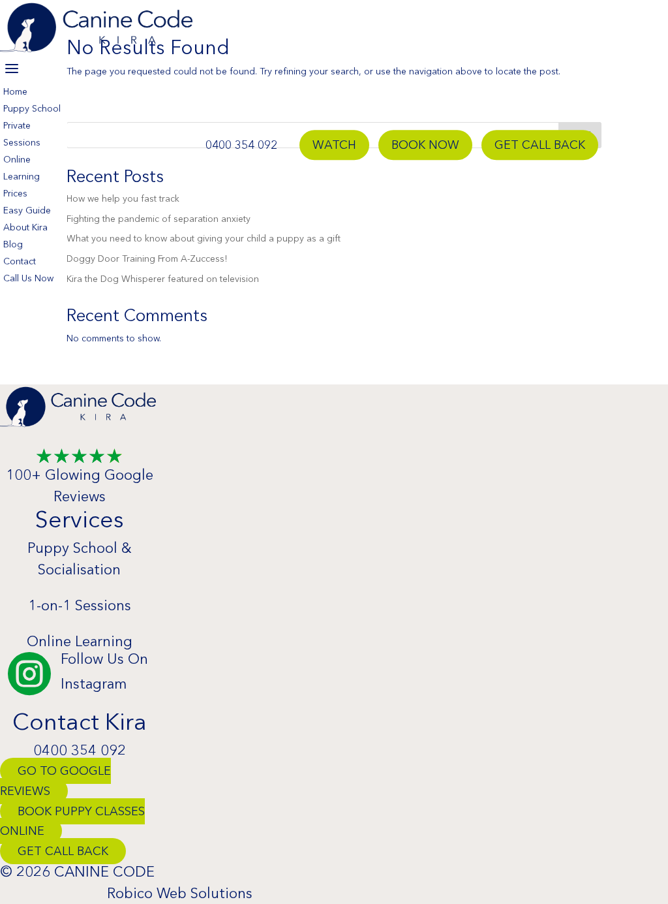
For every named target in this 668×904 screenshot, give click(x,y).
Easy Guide (27, 210)
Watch (334, 145)
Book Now (425, 145)
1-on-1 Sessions (79, 605)
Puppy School (32, 108)
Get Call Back (539, 145)
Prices (15, 193)
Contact (19, 261)
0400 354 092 (241, 145)
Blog (13, 244)
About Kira (25, 227)
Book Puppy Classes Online (72, 821)
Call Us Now (28, 278)
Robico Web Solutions (179, 893)
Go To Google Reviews (55, 781)
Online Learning (79, 641)
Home (15, 91)
